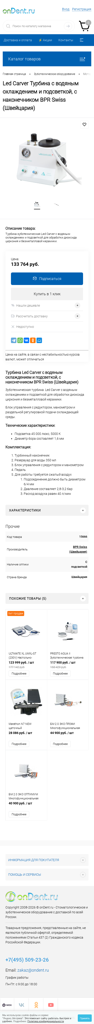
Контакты (65, 40)
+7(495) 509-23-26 (27, 960)
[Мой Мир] (39, 340)
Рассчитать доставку (32, 316)
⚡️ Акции (45, 40)
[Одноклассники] (33, 340)
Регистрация (81, 9)
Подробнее (19, 673)
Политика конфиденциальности (45, 1021)
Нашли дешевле (28, 305)
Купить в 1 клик (47, 294)
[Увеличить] (47, 163)
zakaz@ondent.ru (33, 970)
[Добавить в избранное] (84, 125)
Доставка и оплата (18, 40)
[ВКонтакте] (26, 340)
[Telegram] (13, 340)
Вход (65, 9)
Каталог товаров (24, 58)
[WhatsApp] (20, 340)
